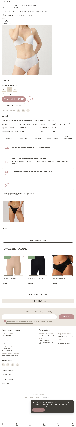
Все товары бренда (38, 240)
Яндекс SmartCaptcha (38, 394)
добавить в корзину (15, 99)
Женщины (12, 11)
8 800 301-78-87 (2, 1)
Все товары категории (38, 294)
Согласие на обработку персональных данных (19, 322)
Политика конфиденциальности (38, 391)
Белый (53, 131)
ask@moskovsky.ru (7, 350)
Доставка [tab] (23, 138)
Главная (4, 11)
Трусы (25, 11)
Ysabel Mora (5, 18)
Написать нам (73, 1)
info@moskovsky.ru (7, 338)
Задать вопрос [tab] (52, 138)
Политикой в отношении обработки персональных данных (31, 321)
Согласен (38, 410)
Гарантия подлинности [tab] (67, 137)
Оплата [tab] (9, 138)
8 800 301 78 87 (6, 348)
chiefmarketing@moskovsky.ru (10, 355)
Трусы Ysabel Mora (38, 301)
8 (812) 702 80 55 (6, 335)
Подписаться (66, 317)
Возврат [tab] (38, 138)
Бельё (19, 11)
